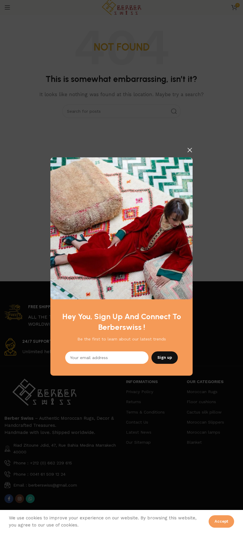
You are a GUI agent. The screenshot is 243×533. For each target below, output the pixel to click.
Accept (221, 521)
